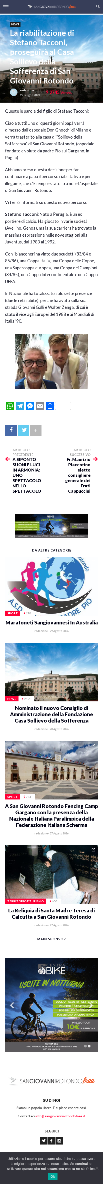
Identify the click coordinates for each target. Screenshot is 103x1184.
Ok (52, 1176)
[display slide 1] (85, 1046)
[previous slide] (12, 1005)
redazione (27, 90)
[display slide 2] (89, 1046)
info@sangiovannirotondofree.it (60, 1116)
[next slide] (91, 1005)
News (15, 24)
